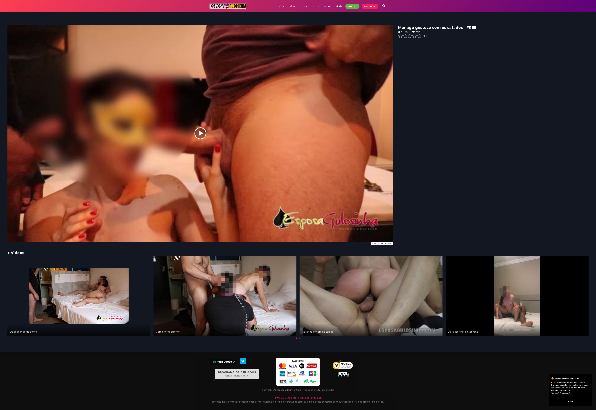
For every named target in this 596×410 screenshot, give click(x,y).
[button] (296, 338)
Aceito (570, 401)
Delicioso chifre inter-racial (463, 331)
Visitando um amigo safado (318, 331)
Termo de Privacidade (561, 393)
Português (224, 361)
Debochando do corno (23, 331)
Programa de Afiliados (237, 374)
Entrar (352, 6)
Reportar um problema (382, 243)
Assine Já (370, 6)
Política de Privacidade (310, 397)
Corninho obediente (168, 331)
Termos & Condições (284, 397)
